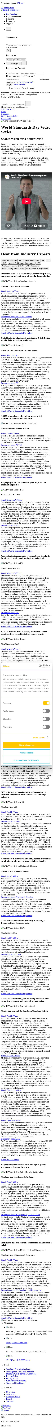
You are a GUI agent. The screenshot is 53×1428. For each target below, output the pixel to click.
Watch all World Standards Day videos (16, 333)
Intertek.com (9, 7)
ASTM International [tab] (32, 260)
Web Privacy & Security (16, 1381)
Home (3, 111)
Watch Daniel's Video (10, 433)
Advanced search (8, 109)
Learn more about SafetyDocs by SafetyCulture (20, 1214)
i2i (2, 7)
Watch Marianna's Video (11, 573)
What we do (11, 1394)
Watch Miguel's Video (10, 649)
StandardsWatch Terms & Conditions (21, 1374)
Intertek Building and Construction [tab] (21, 263)
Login (9, 85)
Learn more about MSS (10, 821)
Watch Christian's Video (11, 1090)
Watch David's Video (9, 812)
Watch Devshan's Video (10, 1120)
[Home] (10, 10)
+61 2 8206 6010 (23, 1360)
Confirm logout (19, 60)
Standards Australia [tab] (9, 260)
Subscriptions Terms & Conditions (20, 1371)
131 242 (20, 3)
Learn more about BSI (10, 525)
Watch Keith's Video (9, 938)
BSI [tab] (43, 260)
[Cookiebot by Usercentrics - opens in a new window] (39, 666)
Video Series (6, 118)
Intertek (9, 1399)
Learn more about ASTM (11, 445)
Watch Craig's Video (9, 1182)
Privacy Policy (12, 1378)
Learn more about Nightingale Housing (17, 897)
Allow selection (26, 753)
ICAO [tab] (4, 263)
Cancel (9, 60)
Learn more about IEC (10, 613)
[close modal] (8, 50)
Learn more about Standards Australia (16, 317)
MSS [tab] (38, 263)
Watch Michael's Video (10, 1055)
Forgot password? (26, 82)
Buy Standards (12, 14)
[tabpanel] (26, 303)
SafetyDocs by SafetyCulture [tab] (13, 269)
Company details (13, 1397)
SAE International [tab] (32, 266)
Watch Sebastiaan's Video (11, 500)
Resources (5, 114)
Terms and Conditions (15, 1383)
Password (27, 79)
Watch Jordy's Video (9, 876)
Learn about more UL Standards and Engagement (21, 1290)
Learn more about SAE (10, 1139)
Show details (39, 737)
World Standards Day (10, 116)
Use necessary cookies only (26, 760)
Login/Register (14, 64)
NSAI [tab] (21, 266)
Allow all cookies (26, 745)
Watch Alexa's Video (9, 355)
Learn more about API (10, 383)
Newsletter (10, 1392)
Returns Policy (12, 1376)
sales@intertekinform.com (16, 1343)
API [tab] (20, 260)
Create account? (19, 84)
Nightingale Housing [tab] (9, 266)
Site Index (10, 1401)
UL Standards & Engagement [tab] (37, 269)
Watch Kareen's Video (10, 291)
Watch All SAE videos (10, 1160)
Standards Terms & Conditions (18, 1369)
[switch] (46, 711)
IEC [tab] (48, 260)
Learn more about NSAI (11, 954)
